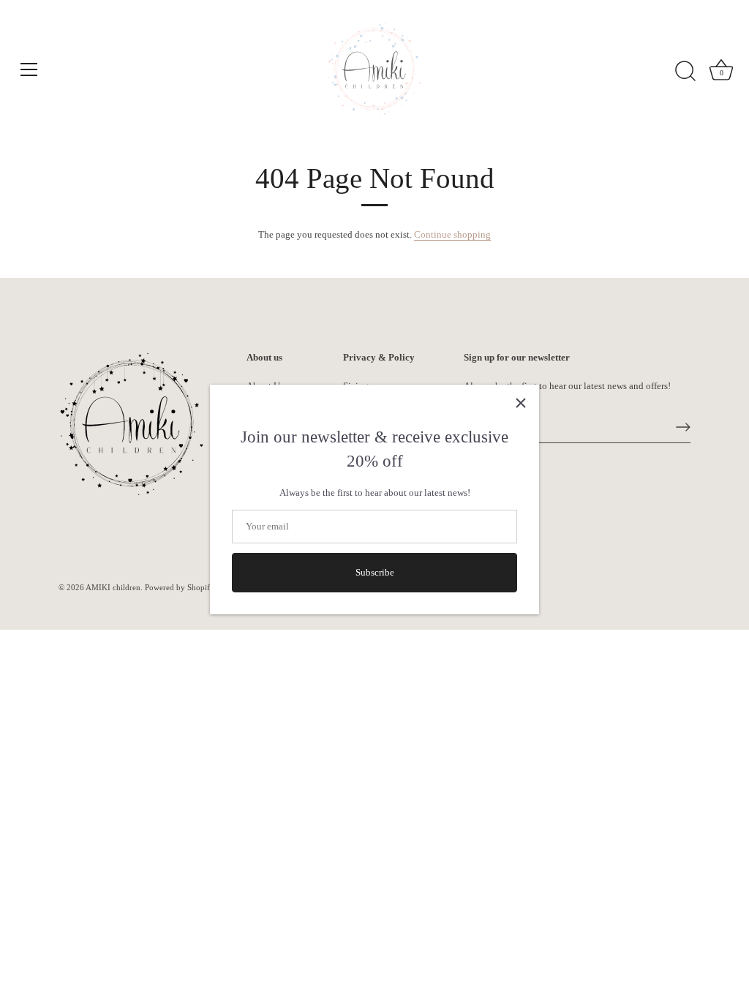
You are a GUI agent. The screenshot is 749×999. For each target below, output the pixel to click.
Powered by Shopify (179, 587)
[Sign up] (683, 427)
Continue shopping (452, 234)
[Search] (685, 72)
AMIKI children (113, 587)
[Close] (521, 403)
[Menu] (29, 69)
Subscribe (374, 572)
